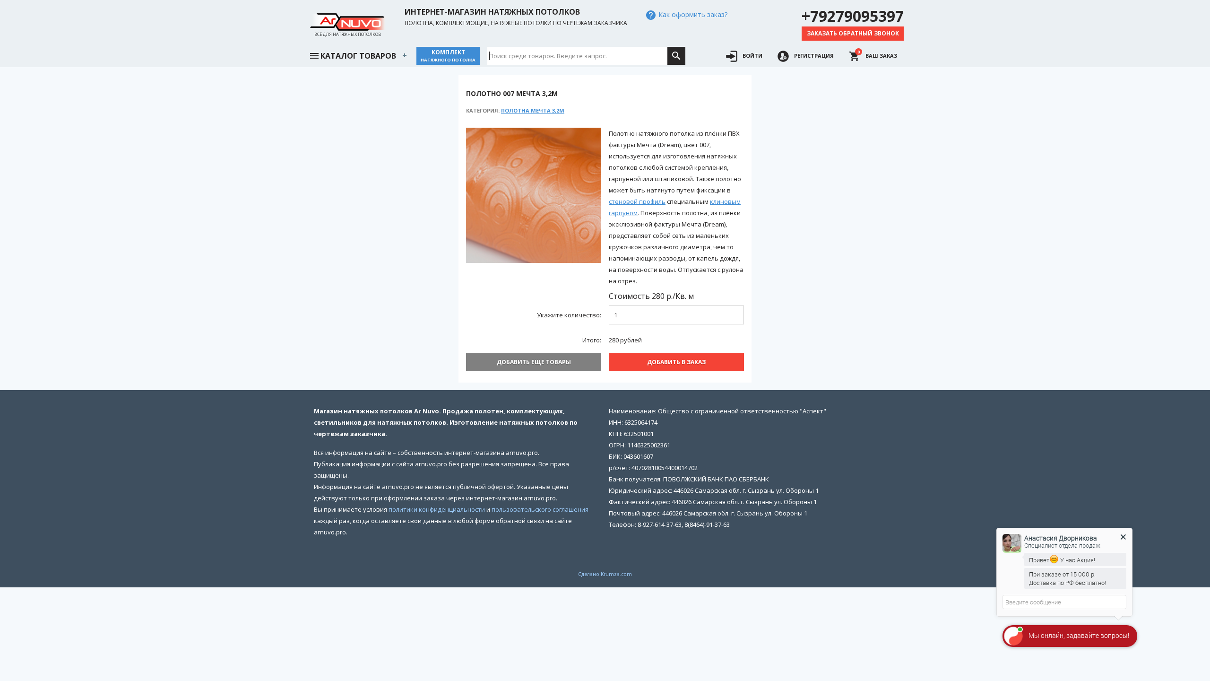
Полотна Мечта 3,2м (532, 110)
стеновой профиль (637, 201)
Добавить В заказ (676, 362)
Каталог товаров (358, 56)
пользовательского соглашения (540, 509)
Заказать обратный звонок (853, 33)
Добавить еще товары (534, 362)
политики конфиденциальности (437, 509)
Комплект (448, 55)
